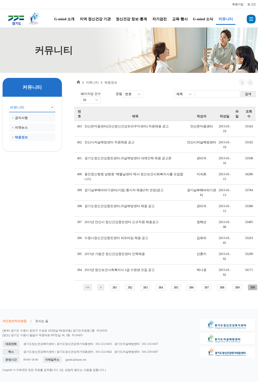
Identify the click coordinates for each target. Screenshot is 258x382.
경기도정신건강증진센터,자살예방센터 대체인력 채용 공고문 (128, 158)
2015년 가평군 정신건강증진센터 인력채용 (114, 254)
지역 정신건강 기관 (95, 19)
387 (206, 287)
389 (237, 287)
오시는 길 (41, 321)
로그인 (251, 4)
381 (114, 287)
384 (160, 287)
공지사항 (21, 118)
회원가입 (237, 4)
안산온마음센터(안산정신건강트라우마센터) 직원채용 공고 (126, 126)
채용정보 (21, 137)
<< (87, 287)
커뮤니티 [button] (17, 107)
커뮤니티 (225, 19)
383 (145, 287)
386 (191, 287)
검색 (248, 94)
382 (130, 287)
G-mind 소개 (64, 19)
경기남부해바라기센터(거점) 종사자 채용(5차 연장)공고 (123, 190)
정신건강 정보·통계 (131, 19)
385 (176, 287)
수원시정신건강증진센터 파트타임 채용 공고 (116, 238)
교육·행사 (180, 19)
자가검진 (159, 19)
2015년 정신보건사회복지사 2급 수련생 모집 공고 (119, 270)
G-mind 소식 (203, 19)
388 (222, 287)
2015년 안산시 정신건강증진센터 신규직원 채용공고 (121, 222)
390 (252, 287)
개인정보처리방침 (14, 321)
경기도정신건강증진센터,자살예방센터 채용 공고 (119, 206)
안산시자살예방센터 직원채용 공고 (109, 142)
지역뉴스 (21, 127)
